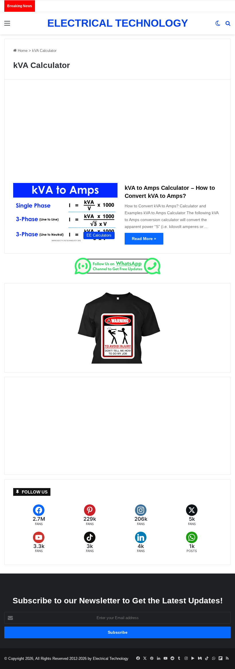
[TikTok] (89, 542)
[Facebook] (38, 515)
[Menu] (7, 25)
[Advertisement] (117, 133)
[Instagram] (140, 515)
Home (22, 50)
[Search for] (228, 25)
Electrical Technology (110, 658)
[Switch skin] (218, 25)
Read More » (144, 238)
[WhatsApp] (191, 542)
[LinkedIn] (140, 542)
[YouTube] (38, 542)
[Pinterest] (89, 515)
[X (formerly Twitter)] (191, 515)
